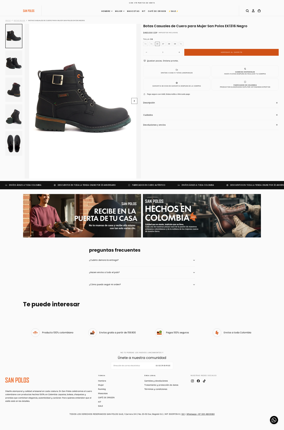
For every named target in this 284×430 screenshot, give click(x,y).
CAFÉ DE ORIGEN (157, 11)
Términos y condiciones (155, 389)
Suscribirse (163, 366)
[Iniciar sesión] (253, 10)
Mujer (101, 385)
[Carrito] (259, 10)
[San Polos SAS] (17, 380)
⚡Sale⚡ (173, 11)
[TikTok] (204, 381)
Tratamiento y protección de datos (161, 385)
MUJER (118, 11)
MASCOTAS (133, 11)
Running (102, 389)
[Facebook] (198, 381)
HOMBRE (105, 11)
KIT (144, 11)
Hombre (102, 381)
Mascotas (103, 393)
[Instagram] (192, 381)
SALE (100, 406)
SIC (183, 414)
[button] (247, 10)
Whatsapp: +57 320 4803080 (201, 414)
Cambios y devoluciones (156, 381)
